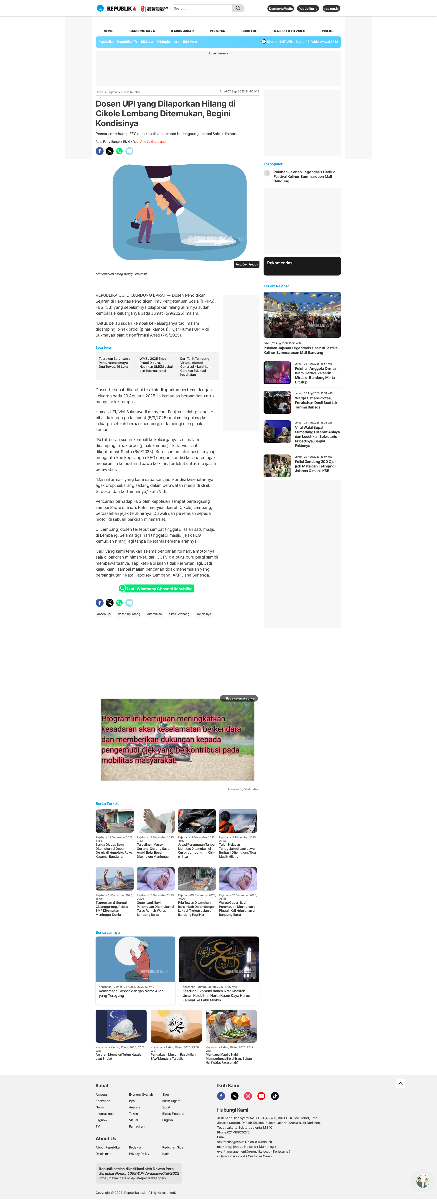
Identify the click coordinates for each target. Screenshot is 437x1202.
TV (98, 1126)
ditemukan (154, 614)
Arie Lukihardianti (152, 141)
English (167, 1120)
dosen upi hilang (129, 614)
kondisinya (203, 614)
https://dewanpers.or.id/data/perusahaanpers (132, 1178)
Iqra (132, 1101)
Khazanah (103, 1101)
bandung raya (142, 31)
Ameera (101, 1094)
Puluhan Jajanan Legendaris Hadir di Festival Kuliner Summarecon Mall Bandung (305, 176)
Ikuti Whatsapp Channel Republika (159, 589)
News (100, 1107)
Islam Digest (171, 1101)
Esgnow (101, 1120)
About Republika (108, 1147)
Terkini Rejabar (276, 286)
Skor (165, 1094)
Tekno (133, 1113)
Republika (106, 41)
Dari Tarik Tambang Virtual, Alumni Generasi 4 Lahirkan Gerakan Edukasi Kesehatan (195, 366)
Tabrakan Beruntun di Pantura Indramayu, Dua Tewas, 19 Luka (115, 362)
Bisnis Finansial (173, 1113)
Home (100, 92)
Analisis (134, 1107)
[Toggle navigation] (100, 8)
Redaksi (135, 1147)
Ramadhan (137, 1126)
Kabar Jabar (182, 31)
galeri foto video (289, 31)
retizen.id (331, 8)
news (108, 31)
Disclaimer (103, 1154)
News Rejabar (130, 92)
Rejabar (113, 92)
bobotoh (249, 31)
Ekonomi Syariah (141, 1094)
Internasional (105, 1113)
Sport (166, 1107)
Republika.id (308, 8)
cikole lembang (179, 614)
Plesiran (217, 31)
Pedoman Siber (173, 1147)
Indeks (327, 31)
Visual (133, 1120)
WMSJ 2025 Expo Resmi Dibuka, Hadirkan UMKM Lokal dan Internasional (156, 365)
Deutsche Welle (280, 8)
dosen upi (104, 614)
